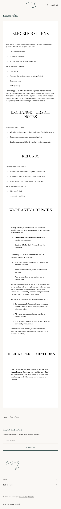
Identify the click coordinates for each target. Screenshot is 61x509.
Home (5, 431)
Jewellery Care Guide (32, 339)
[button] (4, 5)
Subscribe (29, 462)
